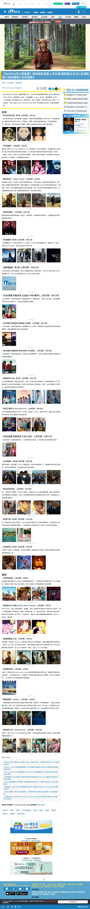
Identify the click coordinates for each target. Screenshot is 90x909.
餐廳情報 (47, 886)
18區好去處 (85, 17)
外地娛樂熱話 (27, 810)
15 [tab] (46, 23)
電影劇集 (19, 83)
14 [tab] (44, 23)
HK (14, 4)
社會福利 (61, 886)
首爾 (47, 810)
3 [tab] (44, 19)
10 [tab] (46, 21)
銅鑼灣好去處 (61, 884)
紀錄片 (5, 814)
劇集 (12, 810)
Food (26, 4)
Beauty (32, 4)
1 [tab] (41, 19)
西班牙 (54, 810)
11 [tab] (48, 21)
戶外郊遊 (54, 886)
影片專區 (68, 17)
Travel (19, 4)
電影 (18, 810)
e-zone (45, 4)
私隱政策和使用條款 (49, 901)
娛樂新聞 (42, 12)
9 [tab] (44, 21)
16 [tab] (48, 23)
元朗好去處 (70, 884)
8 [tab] (43, 21)
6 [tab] (50, 19)
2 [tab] (43, 19)
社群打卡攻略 (59, 3)
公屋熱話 (35, 12)
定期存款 (50, 12)
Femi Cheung (9, 88)
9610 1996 (41, 805)
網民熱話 (34, 892)
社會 (41, 886)
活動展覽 (35, 884)
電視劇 (13, 814)
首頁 (3, 83)
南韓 (41, 810)
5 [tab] (48, 19)
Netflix (5, 810)
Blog (39, 4)
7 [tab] (41, 21)
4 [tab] (46, 19)
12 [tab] (50, 21)
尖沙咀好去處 (51, 884)
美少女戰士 (21, 814)
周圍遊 (76, 17)
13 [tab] (43, 23)
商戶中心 (67, 3)
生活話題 (10, 83)
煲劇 (35, 810)
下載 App (76, 3)
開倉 (44, 884)
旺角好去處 (35, 886)
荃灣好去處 (79, 884)
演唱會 (7, 17)
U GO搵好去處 (82, 7)
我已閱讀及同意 (72, 902)
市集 (40, 884)
